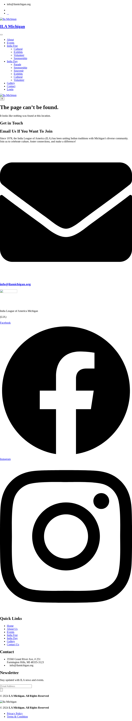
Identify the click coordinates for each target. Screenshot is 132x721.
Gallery (11, 83)
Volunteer (19, 55)
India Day (12, 61)
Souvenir (19, 70)
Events (10, 42)
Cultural (18, 48)
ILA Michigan (12, 26)
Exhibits (18, 52)
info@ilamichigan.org (15, 284)
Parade (17, 64)
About (10, 39)
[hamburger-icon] (1, 34)
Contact (11, 86)
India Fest (12, 45)
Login (10, 89)
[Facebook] (8, 13)
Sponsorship (20, 58)
